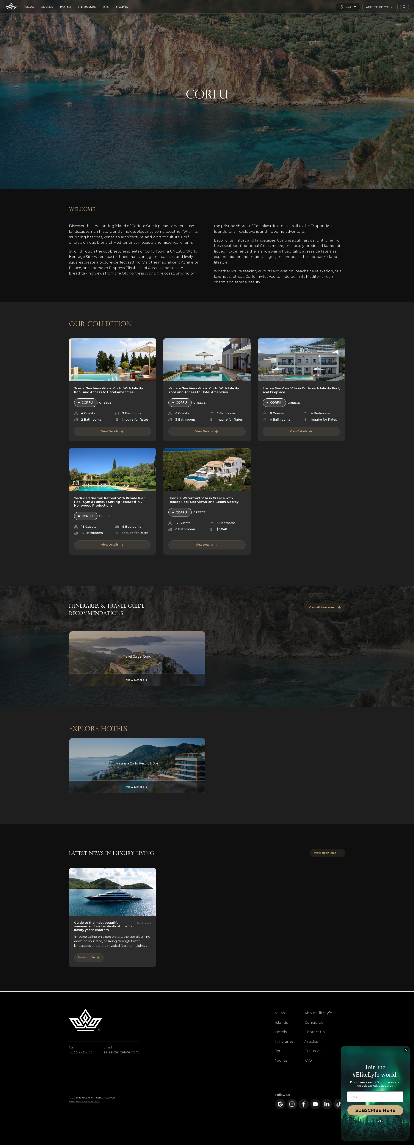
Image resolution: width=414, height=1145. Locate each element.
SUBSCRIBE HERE (375, 1110)
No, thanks (375, 1121)
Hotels (281, 1032)
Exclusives (313, 1051)
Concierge (313, 1022)
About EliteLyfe (318, 1013)
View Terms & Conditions (84, 1101)
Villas (280, 1013)
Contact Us (314, 1032)
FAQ (308, 1060)
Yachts (281, 1060)
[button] (348, 7)
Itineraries (284, 1041)
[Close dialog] (406, 1050)
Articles (311, 1041)
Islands (281, 1022)
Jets (278, 1051)
